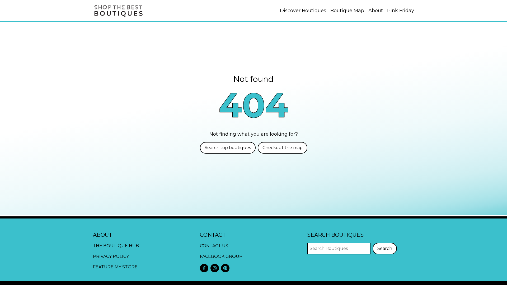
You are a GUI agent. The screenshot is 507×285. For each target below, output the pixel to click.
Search (384, 248)
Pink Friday (400, 10)
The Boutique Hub (116, 245)
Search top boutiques (228, 147)
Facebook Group (221, 256)
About (375, 10)
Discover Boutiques (303, 10)
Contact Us (214, 245)
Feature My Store (115, 266)
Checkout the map (282, 147)
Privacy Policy (111, 256)
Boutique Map (347, 10)
